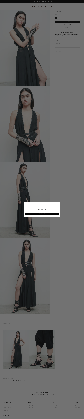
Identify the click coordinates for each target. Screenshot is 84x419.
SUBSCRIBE (42, 213)
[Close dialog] (59, 203)
